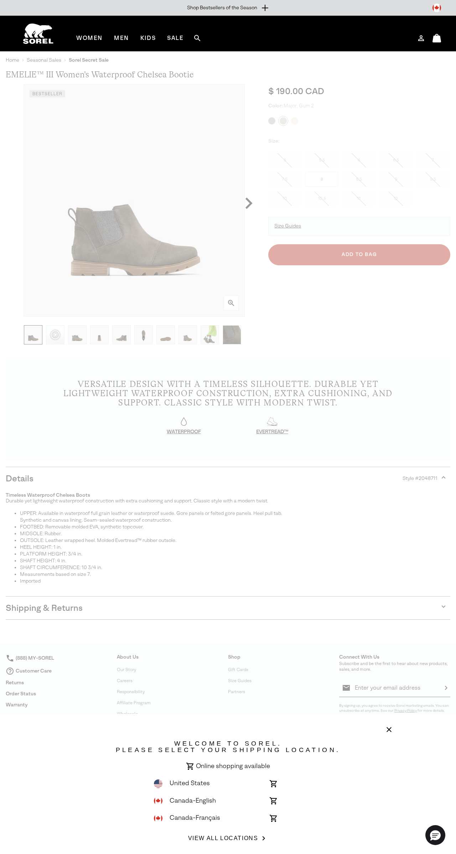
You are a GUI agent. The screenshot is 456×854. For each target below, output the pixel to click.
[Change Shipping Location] (437, 8)
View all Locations (223, 838)
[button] (435, 835)
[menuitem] (89, 38)
